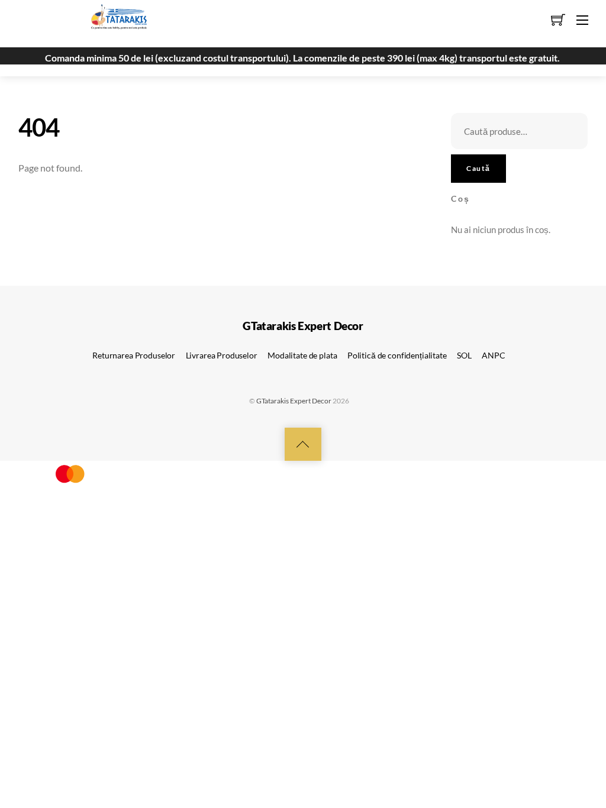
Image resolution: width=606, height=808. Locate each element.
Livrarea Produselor (221, 355)
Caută (478, 168)
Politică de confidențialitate (397, 355)
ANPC (493, 355)
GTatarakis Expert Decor (293, 400)
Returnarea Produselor (133, 355)
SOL (464, 355)
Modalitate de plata (302, 355)
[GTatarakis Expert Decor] (112, 21)
